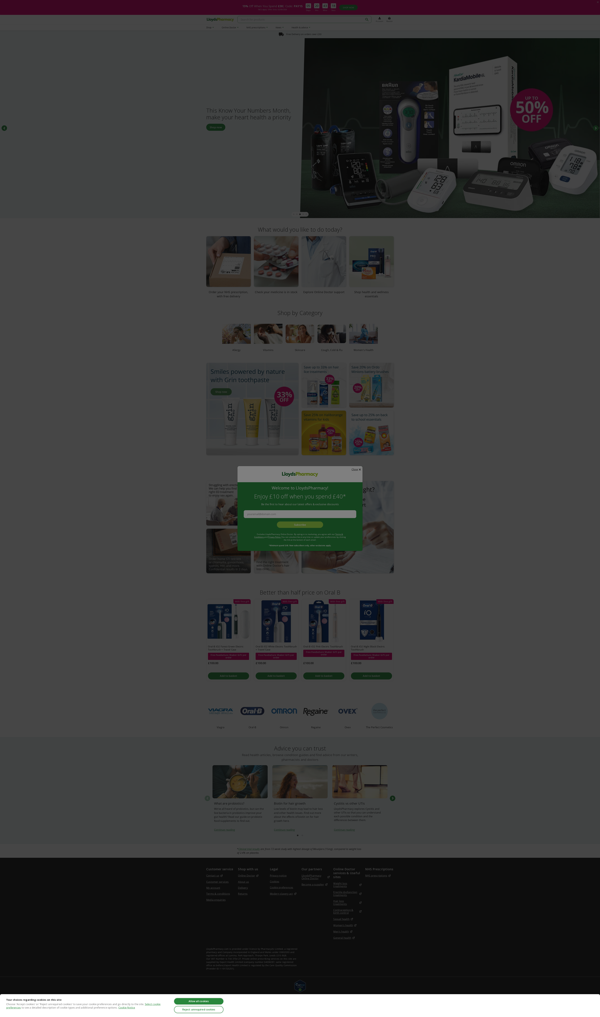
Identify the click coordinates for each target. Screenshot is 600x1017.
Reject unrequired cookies (198, 1009)
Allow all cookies (199, 1001)
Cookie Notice (126, 1007)
